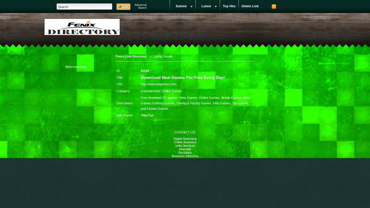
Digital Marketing (185, 138)
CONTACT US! (185, 132)
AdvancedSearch (141, 6)
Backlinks (185, 152)
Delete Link (250, 6)
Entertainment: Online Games (161, 91)
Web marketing (75, 66)
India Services (185, 145)
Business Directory (185, 156)
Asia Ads (185, 149)
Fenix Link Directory (131, 56)
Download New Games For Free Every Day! (183, 77)
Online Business (185, 142)
